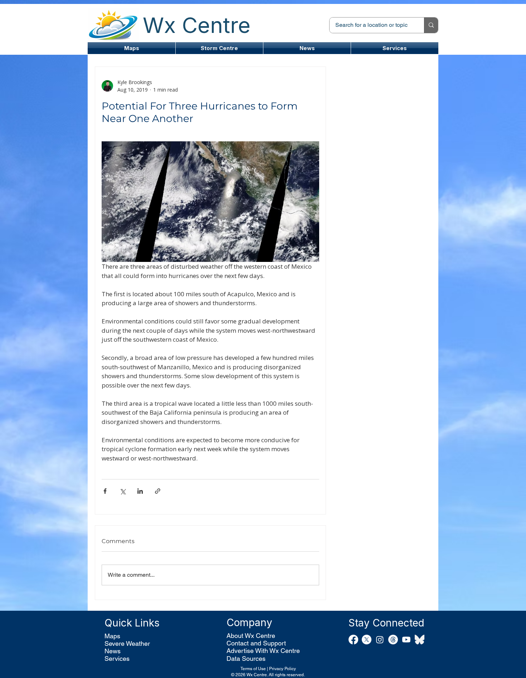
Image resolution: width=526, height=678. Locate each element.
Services (117, 658)
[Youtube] (406, 639)
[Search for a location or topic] (431, 25)
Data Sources (246, 658)
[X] (366, 639)
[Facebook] (353, 639)
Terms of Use (253, 668)
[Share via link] (157, 491)
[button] (219, 48)
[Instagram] (380, 639)
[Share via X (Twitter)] (122, 491)
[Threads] (393, 639)
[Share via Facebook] (105, 491)
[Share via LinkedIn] (140, 491)
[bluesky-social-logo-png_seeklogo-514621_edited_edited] (419, 639)
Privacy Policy (282, 668)
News (112, 651)
